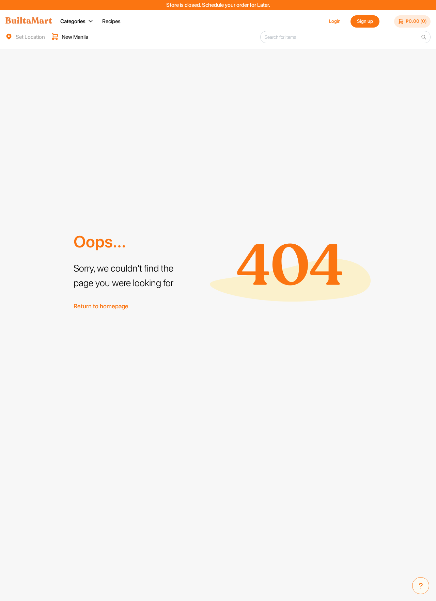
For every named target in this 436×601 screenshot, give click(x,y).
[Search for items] (424, 37)
